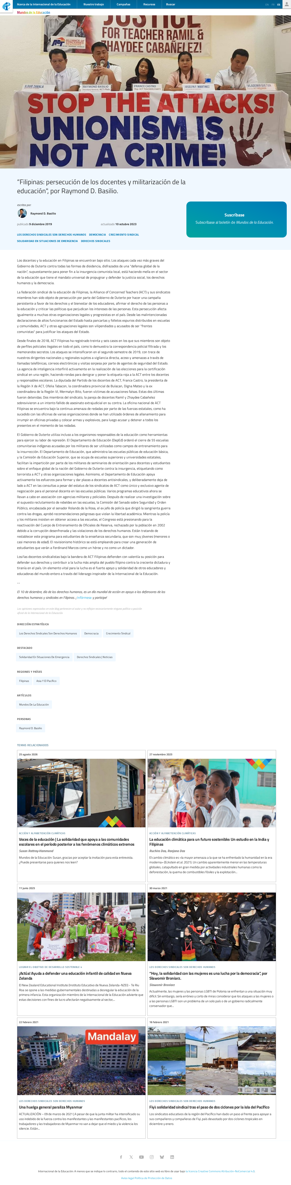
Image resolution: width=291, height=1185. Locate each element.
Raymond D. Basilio (30, 728)
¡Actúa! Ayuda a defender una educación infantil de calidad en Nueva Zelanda (81, 944)
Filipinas (24, 681)
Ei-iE (6, 7)
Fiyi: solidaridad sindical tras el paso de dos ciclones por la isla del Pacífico (212, 1073)
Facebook (121, 1157)
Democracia (91, 633)
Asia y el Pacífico (46, 681)
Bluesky (161, 1157)
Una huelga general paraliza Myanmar (81, 1075)
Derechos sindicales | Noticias (94, 657)
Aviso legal (127, 1178)
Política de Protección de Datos (153, 1178)
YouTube (141, 1157)
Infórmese (84, 597)
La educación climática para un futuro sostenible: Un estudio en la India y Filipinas (212, 813)
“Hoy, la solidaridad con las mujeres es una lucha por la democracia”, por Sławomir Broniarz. (212, 947)
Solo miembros (286, 4)
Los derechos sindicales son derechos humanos (48, 633)
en (267, 4)
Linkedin (172, 1157)
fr (273, 4)
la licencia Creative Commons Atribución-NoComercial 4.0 (220, 1171)
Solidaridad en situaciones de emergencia (44, 657)
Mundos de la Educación (33, 12)
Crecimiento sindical (118, 633)
